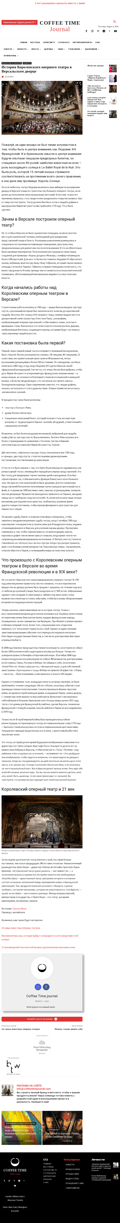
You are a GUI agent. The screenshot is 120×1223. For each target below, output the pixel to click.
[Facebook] (86, 31)
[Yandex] (110, 31)
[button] (114, 22)
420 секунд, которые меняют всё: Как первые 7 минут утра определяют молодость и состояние (97, 102)
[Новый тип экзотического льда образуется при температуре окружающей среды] (22, 1128)
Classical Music (19, 908)
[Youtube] (115, 31)
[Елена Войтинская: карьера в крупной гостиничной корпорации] (115, 1176)
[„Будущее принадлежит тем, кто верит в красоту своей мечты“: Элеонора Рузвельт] (115, 1165)
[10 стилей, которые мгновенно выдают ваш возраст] (113, 114)
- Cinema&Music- (53, 1130)
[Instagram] (92, 31)
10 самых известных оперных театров (21, 927)
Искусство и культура (11, 63)
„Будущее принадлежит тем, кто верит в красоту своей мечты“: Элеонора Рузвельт (101, 1167)
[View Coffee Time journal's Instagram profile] (38, 987)
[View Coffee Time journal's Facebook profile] (46, 987)
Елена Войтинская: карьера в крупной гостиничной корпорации (101, 1178)
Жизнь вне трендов (95, 66)
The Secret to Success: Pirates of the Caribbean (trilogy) (96, 89)
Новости (27, 63)
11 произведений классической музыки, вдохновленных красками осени (38, 947)
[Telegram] (104, 31)
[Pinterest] (98, 31)
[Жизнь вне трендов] (113, 68)
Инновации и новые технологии (20, 1123)
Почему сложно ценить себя (68, 1029)
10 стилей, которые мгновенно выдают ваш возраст (97, 113)
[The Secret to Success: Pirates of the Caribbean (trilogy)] (62, 1128)
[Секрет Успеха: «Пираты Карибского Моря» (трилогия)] (113, 78)
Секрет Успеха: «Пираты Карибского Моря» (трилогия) (96, 78)
